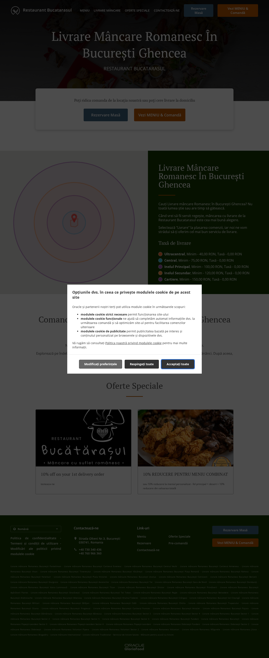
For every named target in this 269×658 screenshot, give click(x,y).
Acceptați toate (178, 364)
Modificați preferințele (100, 364)
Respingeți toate (142, 364)
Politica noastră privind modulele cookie (133, 343)
